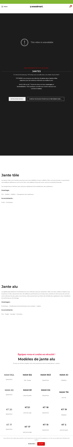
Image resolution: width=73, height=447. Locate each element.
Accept (41, 444)
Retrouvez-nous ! (17, 99)
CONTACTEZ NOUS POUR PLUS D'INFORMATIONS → (45, 99)
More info (31, 443)
